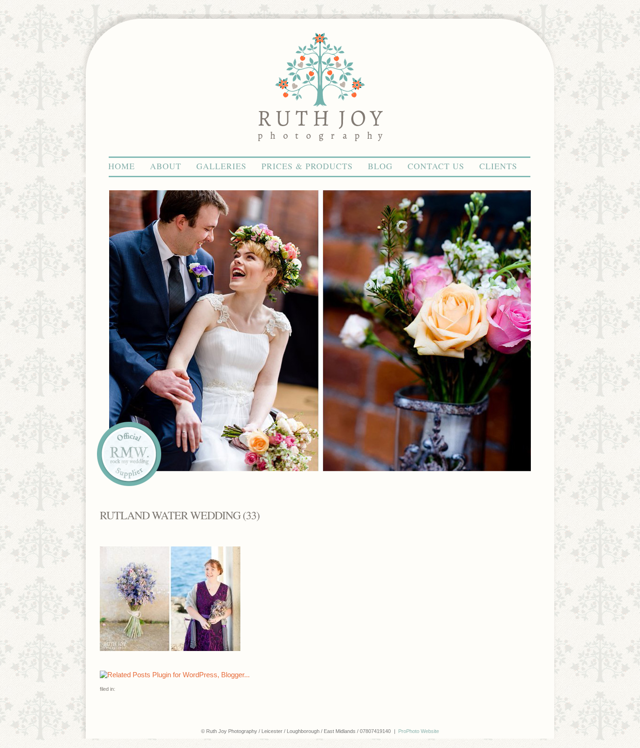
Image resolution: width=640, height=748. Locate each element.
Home (121, 166)
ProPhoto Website (418, 731)
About (165, 166)
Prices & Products (307, 166)
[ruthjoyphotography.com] (320, 152)
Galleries (221, 166)
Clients (498, 166)
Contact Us (436, 166)
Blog (380, 166)
